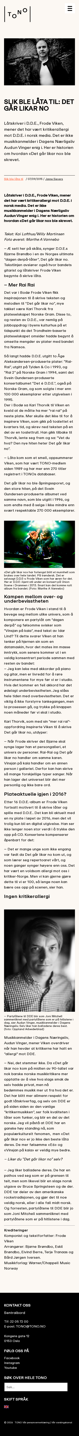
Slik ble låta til (13, 179)
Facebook (12, 1358)
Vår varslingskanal (61, 1422)
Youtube (10, 1368)
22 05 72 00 (19, 1321)
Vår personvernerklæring (36, 1422)
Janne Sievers (54, 179)
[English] (6, 1406)
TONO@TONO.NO (31, 1326)
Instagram (12, 1363)
